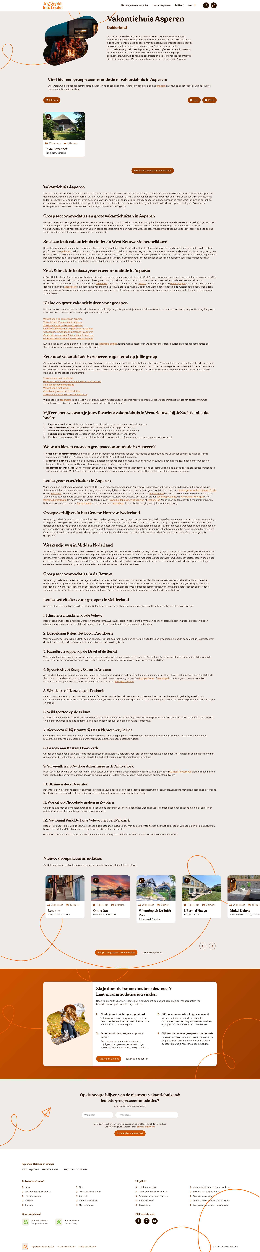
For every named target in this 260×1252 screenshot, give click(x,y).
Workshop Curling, (167, 496)
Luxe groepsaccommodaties (58, 384)
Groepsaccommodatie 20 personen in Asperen (68, 328)
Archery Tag (153, 500)
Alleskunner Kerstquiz (192, 496)
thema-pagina (178, 283)
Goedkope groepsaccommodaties (61, 391)
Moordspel (118, 503)
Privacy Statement (66, 1247)
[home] (52, 5)
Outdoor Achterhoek (180, 771)
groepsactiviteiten (124, 681)
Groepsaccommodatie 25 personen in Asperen (68, 332)
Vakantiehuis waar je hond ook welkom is (65, 394)
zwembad (101, 283)
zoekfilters (65, 400)
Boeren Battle (209, 490)
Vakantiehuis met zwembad (58, 378)
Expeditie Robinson (119, 500)
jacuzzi (142, 283)
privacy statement (146, 1127)
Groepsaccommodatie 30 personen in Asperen (68, 335)
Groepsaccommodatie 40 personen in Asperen (68, 338)
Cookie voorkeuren (87, 1247)
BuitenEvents (157, 493)
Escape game (84, 503)
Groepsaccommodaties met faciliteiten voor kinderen (72, 381)
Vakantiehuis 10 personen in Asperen (63, 319)
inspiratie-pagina (108, 344)
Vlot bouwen (137, 500)
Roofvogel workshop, (190, 490)
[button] (194, 5)
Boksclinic (56, 493)
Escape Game (146, 678)
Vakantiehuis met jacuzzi (56, 388)
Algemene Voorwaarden (42, 1247)
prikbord (160, 86)
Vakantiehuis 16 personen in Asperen (63, 325)
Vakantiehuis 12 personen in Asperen (62, 322)
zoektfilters (70, 287)
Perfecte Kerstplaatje (54, 500)
